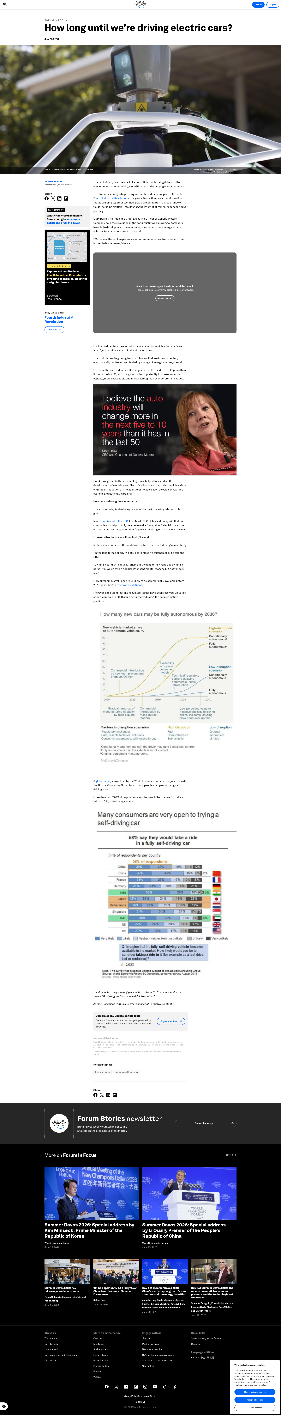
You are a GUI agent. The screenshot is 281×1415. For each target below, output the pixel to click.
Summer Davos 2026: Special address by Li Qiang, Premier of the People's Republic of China (184, 1230)
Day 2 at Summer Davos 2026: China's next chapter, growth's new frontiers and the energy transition (164, 1291)
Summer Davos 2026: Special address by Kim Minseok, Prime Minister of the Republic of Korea (89, 1230)
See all (231, 1155)
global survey (104, 781)
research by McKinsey (129, 584)
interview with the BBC (114, 521)
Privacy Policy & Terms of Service (140, 1396)
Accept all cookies (255, 1400)
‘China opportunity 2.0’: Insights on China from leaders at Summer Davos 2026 (115, 1291)
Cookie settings (255, 1408)
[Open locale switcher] (4, 1406)
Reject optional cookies (255, 1392)
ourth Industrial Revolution (111, 198)
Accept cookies (164, 298)
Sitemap (140, 1401)
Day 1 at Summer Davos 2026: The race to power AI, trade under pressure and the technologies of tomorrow (212, 1292)
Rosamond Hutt (53, 181)
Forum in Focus (55, 20)
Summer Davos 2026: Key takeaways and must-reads (61, 1289)
